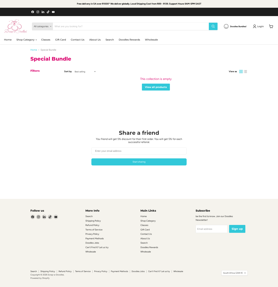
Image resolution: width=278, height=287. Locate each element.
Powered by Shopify (40, 278)
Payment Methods (94, 238)
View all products (156, 87)
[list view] (245, 71)
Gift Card (60, 39)
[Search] (213, 26)
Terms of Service (93, 229)
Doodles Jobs (92, 242)
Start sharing (139, 161)
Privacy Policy (92, 234)
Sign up (237, 228)
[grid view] (241, 71)
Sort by (68, 71)
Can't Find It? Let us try (96, 247)
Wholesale (151, 39)
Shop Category (25, 39)
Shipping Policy (93, 220)
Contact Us (77, 39)
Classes (45, 39)
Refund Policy (92, 225)
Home (8, 39)
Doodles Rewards (129, 39)
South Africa (233, 273)
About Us (95, 39)
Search (110, 39)
